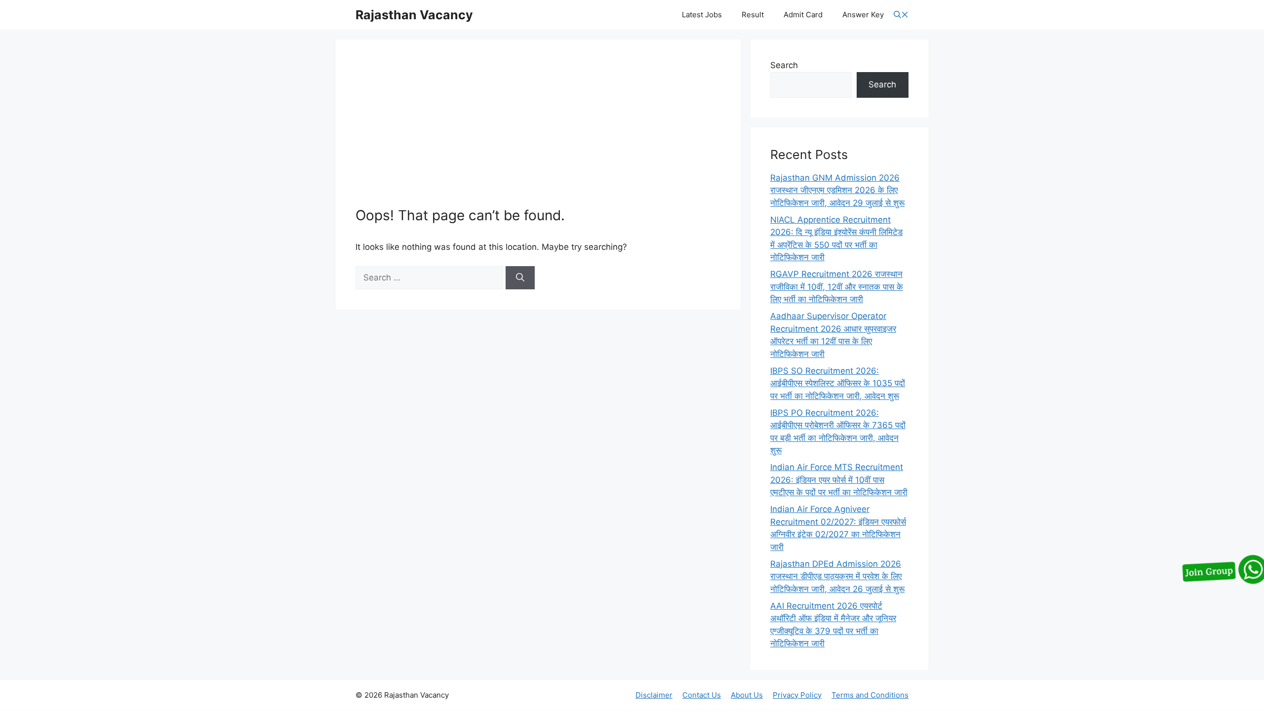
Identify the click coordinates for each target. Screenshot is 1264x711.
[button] (901, 15)
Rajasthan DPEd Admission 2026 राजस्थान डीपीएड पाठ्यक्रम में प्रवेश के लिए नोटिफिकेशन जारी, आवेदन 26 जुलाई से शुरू (837, 576)
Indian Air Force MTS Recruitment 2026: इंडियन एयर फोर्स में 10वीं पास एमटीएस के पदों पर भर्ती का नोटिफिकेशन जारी (839, 479)
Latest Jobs (702, 14)
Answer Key (863, 14)
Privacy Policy (797, 695)
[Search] (520, 278)
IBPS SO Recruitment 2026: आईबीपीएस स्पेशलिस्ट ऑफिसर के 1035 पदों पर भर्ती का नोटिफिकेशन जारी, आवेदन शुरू (837, 383)
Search (784, 65)
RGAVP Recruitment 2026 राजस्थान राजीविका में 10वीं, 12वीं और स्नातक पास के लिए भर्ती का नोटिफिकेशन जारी (836, 286)
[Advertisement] (538, 133)
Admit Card (803, 14)
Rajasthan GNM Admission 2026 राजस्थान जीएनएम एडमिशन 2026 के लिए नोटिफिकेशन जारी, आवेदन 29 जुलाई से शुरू (837, 190)
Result (753, 14)
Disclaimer (653, 695)
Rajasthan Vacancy (414, 14)
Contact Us (701, 695)
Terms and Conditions (869, 695)
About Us (747, 695)
